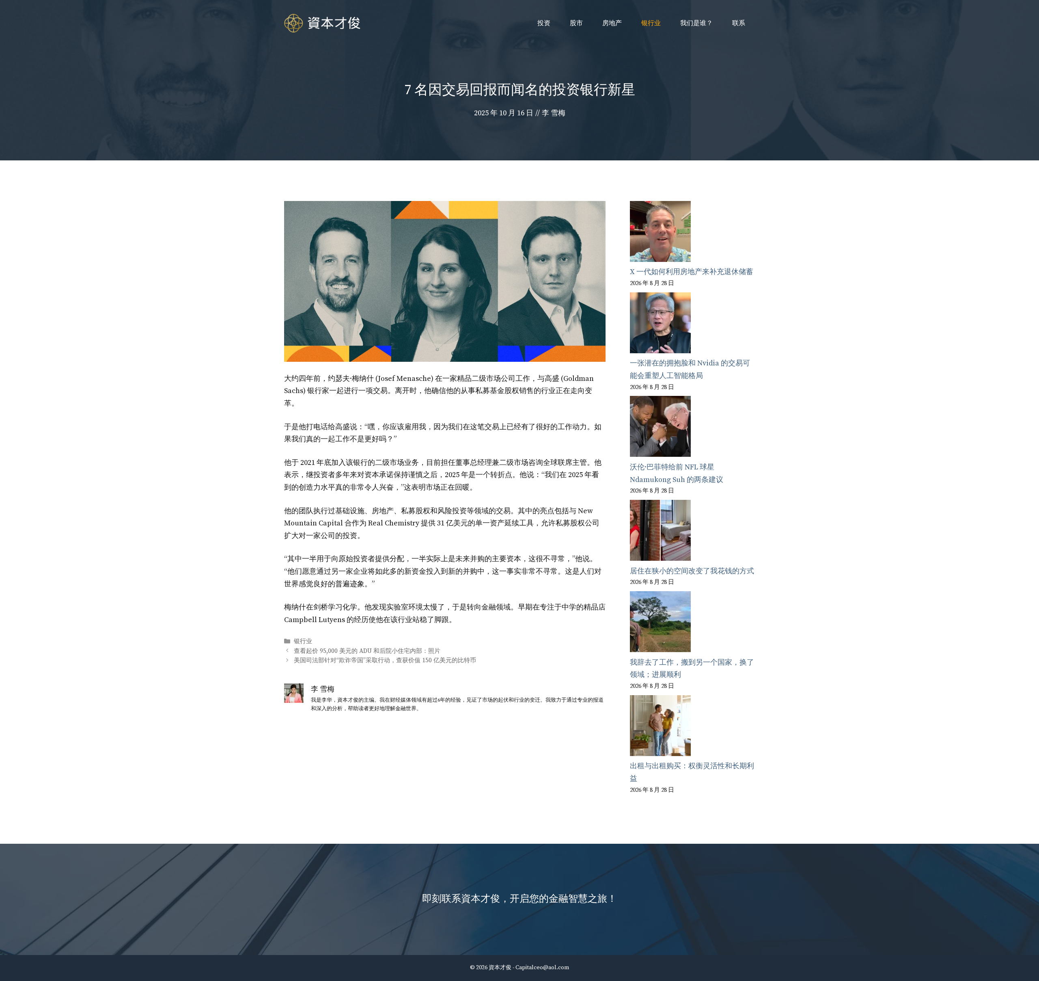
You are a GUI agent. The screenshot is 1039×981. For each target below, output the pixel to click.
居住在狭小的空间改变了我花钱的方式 (692, 571)
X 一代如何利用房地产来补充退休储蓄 (691, 272)
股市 (576, 23)
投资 (543, 23)
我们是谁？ (696, 23)
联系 (738, 23)
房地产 (612, 23)
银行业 (651, 23)
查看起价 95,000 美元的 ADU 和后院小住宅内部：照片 (367, 651)
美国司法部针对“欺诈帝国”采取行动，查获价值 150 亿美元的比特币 (385, 660)
